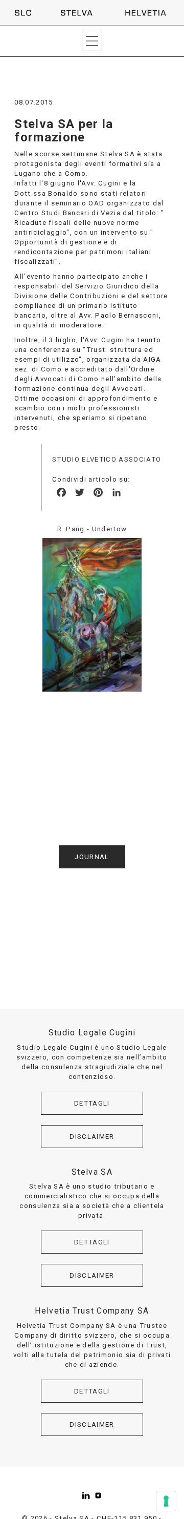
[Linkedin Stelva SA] (86, 1495)
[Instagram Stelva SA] (98, 1495)
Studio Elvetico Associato (106, 459)
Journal (92, 857)
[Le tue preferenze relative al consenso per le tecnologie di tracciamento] (166, 1501)
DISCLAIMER (92, 1136)
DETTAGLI (92, 1103)
